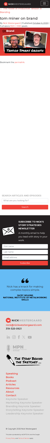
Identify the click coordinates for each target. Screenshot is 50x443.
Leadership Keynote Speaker (24, 413)
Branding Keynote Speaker (23, 406)
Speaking (12, 373)
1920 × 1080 (15, 26)
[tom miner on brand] (25, 43)
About (10, 391)
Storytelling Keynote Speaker (25, 409)
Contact (11, 395)
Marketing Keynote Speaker (24, 402)
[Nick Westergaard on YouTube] (30, 337)
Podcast (11, 380)
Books (10, 377)
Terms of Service (23, 438)
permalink (20, 62)
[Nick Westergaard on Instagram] (14, 337)
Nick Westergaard (12, 23)
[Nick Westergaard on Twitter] (23, 337)
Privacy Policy (10, 438)
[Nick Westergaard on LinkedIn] (8, 337)
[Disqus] (25, 94)
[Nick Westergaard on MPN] (17, 345)
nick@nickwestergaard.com (24, 325)
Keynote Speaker (17, 399)
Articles (11, 384)
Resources (12, 388)
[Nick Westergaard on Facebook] (19, 337)
